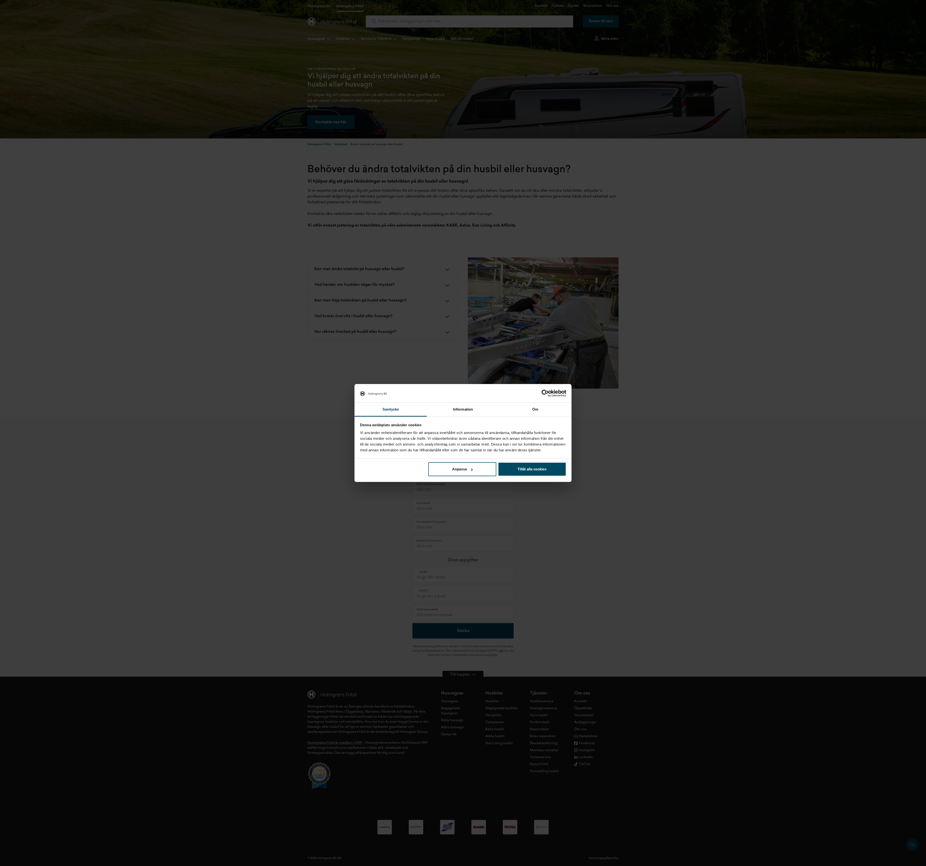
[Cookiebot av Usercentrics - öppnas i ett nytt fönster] (545, 393)
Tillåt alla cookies (531, 469)
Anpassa (459, 469)
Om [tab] (535, 409)
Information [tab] (463, 409)
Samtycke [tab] (390, 409)
